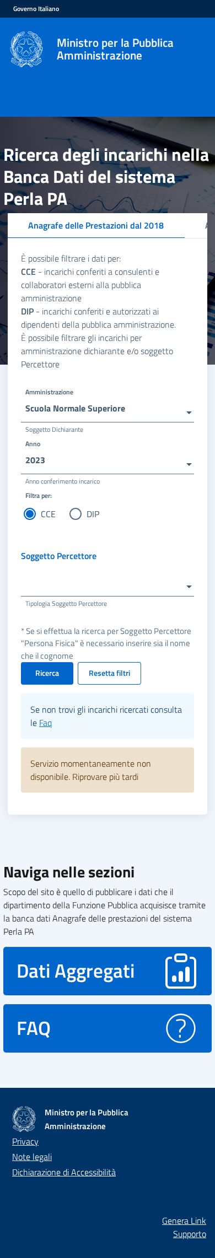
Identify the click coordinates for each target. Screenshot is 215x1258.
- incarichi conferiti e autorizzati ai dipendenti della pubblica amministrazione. (98, 318)
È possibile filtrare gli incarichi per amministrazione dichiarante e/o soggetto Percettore (97, 351)
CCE (48, 513)
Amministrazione (49, 392)
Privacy (25, 1141)
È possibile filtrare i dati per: (71, 258)
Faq (45, 722)
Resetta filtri (109, 673)
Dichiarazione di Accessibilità (64, 1172)
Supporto (189, 1233)
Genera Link (184, 1220)
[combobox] (107, 408)
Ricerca (47, 673)
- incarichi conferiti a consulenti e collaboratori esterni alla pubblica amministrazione (90, 285)
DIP (93, 513)
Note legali (32, 1156)
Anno (32, 443)
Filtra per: (38, 495)
